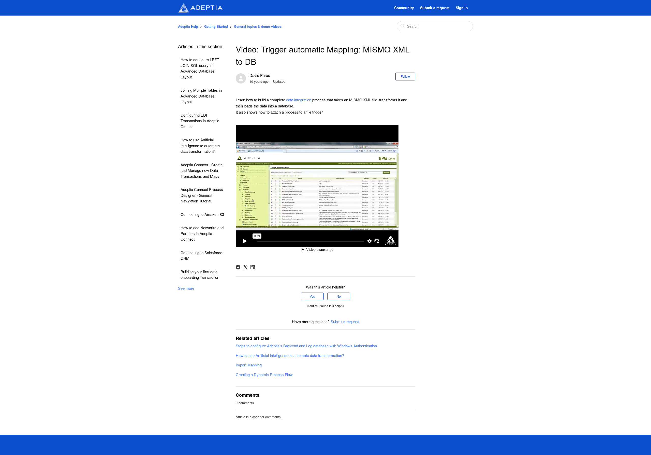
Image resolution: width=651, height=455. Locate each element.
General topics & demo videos (258, 26)
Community (404, 7)
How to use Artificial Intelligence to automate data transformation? (200, 145)
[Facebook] (238, 267)
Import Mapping (249, 364)
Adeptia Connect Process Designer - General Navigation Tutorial (202, 195)
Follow (405, 76)
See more (186, 288)
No (339, 296)
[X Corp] (245, 267)
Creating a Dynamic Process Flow (264, 374)
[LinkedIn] (252, 267)
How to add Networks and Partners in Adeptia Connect (202, 233)
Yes (312, 296)
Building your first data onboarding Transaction (200, 274)
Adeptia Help (188, 26)
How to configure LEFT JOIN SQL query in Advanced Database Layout (200, 68)
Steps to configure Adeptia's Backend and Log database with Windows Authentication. (307, 345)
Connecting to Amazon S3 (202, 214)
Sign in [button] (462, 7)
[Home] (200, 7)
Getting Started (216, 26)
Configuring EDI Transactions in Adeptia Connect (200, 120)
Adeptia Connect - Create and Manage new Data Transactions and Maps (202, 170)
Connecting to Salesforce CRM (201, 255)
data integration (298, 99)
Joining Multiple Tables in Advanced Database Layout (201, 95)
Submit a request (435, 7)
